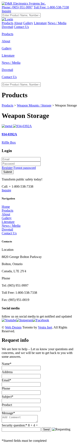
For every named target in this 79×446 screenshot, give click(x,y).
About (18, 23)
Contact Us (21, 27)
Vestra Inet (45, 327)
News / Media (57, 23)
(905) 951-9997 (17, 7)
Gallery (28, 23)
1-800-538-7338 (51, 7)
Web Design (13, 327)
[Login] (7, 19)
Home (6, 206)
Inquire (6, 11)
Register (7, 168)
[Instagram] (24, 320)
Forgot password (24, 168)
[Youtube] (9, 320)
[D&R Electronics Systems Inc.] (24, 3)
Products (7, 23)
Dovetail (7, 229)
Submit (7, 172)
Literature (40, 23)
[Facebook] (41, 320)
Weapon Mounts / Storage (34, 105)
